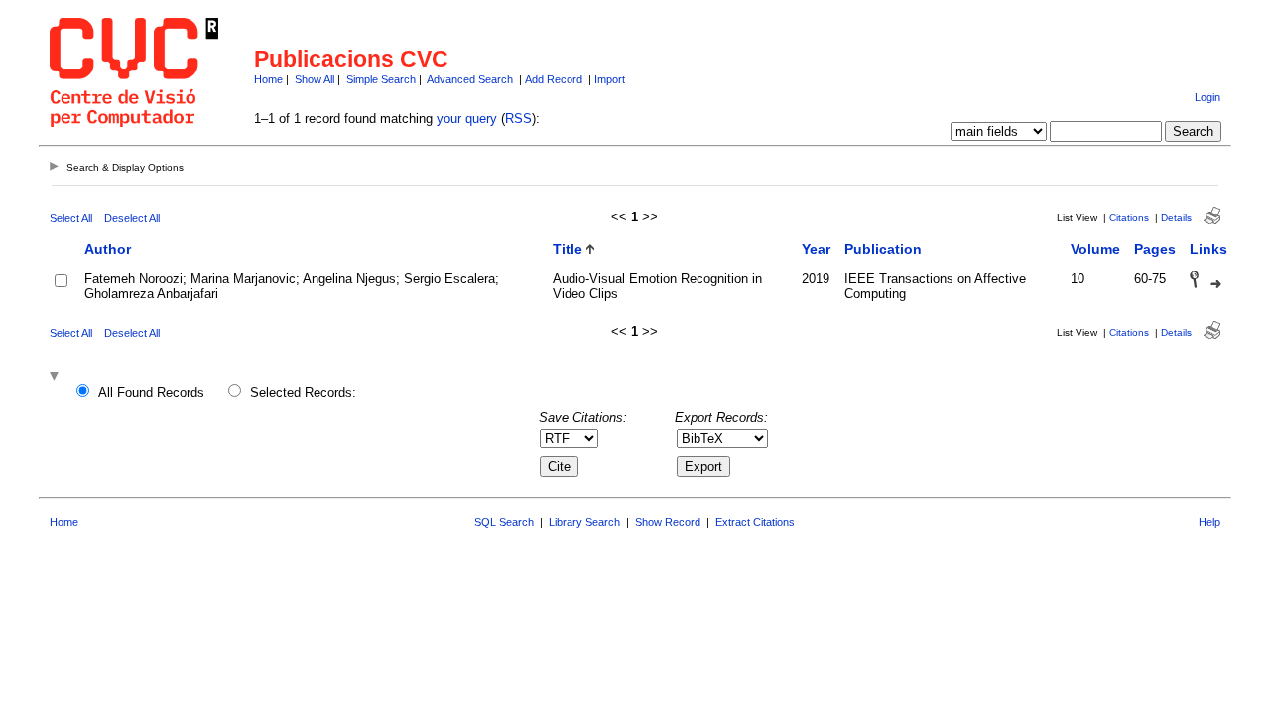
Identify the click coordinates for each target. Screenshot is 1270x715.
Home (268, 79)
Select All (71, 218)
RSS (518, 118)
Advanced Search (470, 79)
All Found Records (151, 392)
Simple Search (381, 79)
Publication (883, 249)
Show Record (667, 522)
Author (107, 249)
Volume (1095, 249)
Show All (314, 79)
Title (567, 249)
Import (609, 79)
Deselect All (132, 218)
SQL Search (504, 522)
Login (1207, 97)
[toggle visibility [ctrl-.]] (57, 377)
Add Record (553, 79)
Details (1176, 218)
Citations (1129, 218)
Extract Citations (755, 522)
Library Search (584, 522)
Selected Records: (303, 392)
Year (816, 249)
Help (1209, 522)
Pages (1155, 249)
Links (1208, 249)
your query (467, 118)
